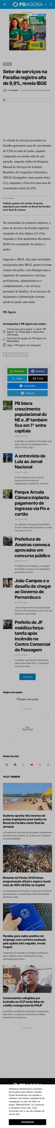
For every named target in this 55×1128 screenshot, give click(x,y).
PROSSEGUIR (27, 1122)
